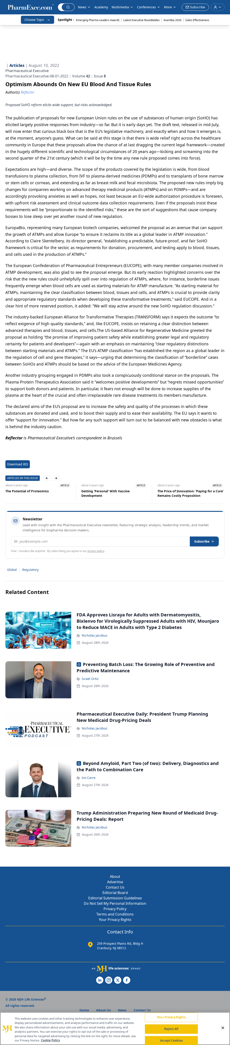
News (82, 7)
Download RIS (17, 464)
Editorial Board (115, 892)
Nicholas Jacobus (94, 635)
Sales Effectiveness (197, 20)
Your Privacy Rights (115, 919)
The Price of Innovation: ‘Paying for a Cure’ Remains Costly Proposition (190, 493)
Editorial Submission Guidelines (115, 898)
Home (84, 1010)
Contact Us (115, 887)
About (115, 876)
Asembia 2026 (172, 20)
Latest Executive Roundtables (141, 20)
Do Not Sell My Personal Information (115, 903)
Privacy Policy (115, 908)
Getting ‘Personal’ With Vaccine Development (105, 493)
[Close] (223, 1028)
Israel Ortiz (90, 679)
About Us (103, 1010)
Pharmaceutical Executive (27, 70)
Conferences (146, 7)
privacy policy (95, 551)
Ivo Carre (88, 778)
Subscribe (201, 541)
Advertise (115, 881)
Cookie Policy (50, 1040)
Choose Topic (34, 20)
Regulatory (30, 569)
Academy (101, 7)
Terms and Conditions (115, 914)
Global (12, 569)
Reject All (171, 1029)
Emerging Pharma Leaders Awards (97, 20)
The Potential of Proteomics (27, 491)
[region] (115, 1028)
